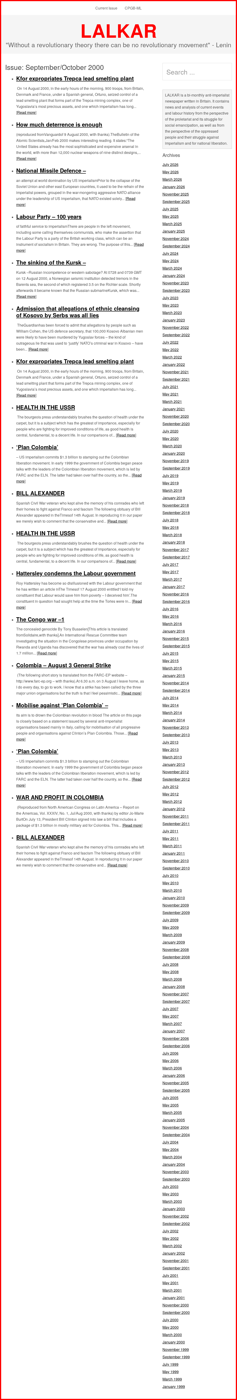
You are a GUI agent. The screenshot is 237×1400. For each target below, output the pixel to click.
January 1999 (173, 1386)
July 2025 (170, 209)
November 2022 (175, 327)
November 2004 (175, 1127)
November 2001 (175, 1260)
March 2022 (172, 357)
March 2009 (172, 934)
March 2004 (172, 1157)
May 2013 (170, 749)
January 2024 (173, 275)
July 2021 (170, 386)
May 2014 (170, 705)
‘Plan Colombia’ (37, 447)
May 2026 (170, 172)
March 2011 (172, 845)
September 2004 (176, 1134)
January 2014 (173, 720)
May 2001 (170, 1282)
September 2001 (176, 1268)
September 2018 (176, 512)
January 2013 (173, 764)
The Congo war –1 (40, 619)
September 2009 (176, 912)
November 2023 (175, 283)
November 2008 (175, 949)
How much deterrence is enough (59, 124)
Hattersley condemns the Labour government (76, 573)
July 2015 (170, 653)
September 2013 (176, 734)
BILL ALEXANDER (40, 493)
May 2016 (170, 616)
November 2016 (175, 594)
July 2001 (170, 1275)
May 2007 (170, 1016)
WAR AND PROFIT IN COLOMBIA (60, 797)
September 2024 (176, 246)
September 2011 (176, 823)
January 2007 (173, 1031)
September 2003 (176, 1179)
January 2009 (173, 942)
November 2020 (175, 416)
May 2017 (170, 571)
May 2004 (170, 1149)
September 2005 (176, 1090)
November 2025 (175, 194)
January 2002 (173, 1253)
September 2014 (176, 690)
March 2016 (172, 623)
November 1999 (175, 1349)
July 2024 (170, 253)
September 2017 (176, 557)
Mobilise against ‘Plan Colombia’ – (62, 705)
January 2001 (173, 1297)
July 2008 (170, 964)
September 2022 (176, 334)
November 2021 (175, 371)
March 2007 (172, 1023)
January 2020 (173, 453)
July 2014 (170, 697)
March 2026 (172, 179)
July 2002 (170, 1231)
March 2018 (172, 534)
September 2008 (176, 957)
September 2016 (176, 601)
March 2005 (172, 1112)
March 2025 (172, 223)
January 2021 (173, 409)
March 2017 (172, 579)
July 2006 (170, 1053)
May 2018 (170, 527)
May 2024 (170, 260)
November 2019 (175, 460)
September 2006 (176, 1045)
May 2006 (170, 1060)
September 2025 (176, 201)
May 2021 (170, 394)
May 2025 (170, 216)
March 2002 (172, 1245)
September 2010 (176, 868)
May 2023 (170, 305)
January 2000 (173, 1342)
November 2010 (175, 860)
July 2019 (170, 475)
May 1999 (170, 1371)
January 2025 (173, 231)
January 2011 (173, 853)
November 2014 (175, 683)
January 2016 (173, 631)
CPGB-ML (133, 8)
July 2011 (170, 831)
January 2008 (173, 986)
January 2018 (173, 542)
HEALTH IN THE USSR (45, 407)
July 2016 (170, 608)
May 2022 (170, 349)
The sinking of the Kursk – (51, 262)
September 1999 (176, 1356)
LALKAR (118, 30)
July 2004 (170, 1142)
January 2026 (173, 186)
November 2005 (175, 1082)
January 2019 (173, 497)
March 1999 (172, 1379)
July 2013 (170, 742)
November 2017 (175, 549)
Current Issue (106, 8)
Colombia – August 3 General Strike (63, 665)
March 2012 (172, 801)
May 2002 (170, 1238)
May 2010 (170, 883)
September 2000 (176, 1312)
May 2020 (170, 438)
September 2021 (176, 379)
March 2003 (172, 1201)
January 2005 (173, 1119)
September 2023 (176, 290)
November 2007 (175, 994)
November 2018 (175, 505)
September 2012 (176, 779)
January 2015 (173, 675)
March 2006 (172, 1068)
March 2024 (172, 268)
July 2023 (170, 297)
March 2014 (172, 712)
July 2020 (170, 431)
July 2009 (170, 920)
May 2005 (170, 1105)
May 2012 (170, 794)
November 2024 (175, 238)
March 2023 (172, 312)
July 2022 (170, 342)
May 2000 (170, 1327)
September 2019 (176, 468)
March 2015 (172, 668)
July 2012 (170, 786)
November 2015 (175, 638)
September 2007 (176, 1001)
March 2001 (172, 1290)
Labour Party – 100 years (48, 216)
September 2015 (176, 646)
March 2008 (172, 979)
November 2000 (175, 1305)
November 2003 (175, 1171)
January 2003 (173, 1208)
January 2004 (173, 1164)
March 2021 (172, 401)
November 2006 (175, 1038)
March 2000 (172, 1334)
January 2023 (173, 320)
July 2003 (170, 1186)
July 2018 (170, 520)
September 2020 (176, 423)
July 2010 (170, 875)
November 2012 (175, 771)
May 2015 (170, 660)
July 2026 (170, 164)
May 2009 (170, 927)
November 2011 (175, 816)
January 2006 (173, 1075)
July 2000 (170, 1319)
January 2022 (173, 364)
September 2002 (176, 1223)
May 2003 (170, 1194)
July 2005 (170, 1097)
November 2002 (175, 1216)
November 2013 (175, 727)
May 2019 (170, 483)
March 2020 (172, 446)
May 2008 (170, 971)
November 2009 (175, 905)
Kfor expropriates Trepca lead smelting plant (75, 78)
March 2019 (172, 490)
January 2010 (173, 897)
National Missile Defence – (51, 170)
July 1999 (170, 1364)
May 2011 (170, 838)
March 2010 (172, 890)
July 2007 (170, 1008)
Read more (26, 112)
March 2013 (172, 757)
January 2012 (173, 808)
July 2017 (170, 564)
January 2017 (173, 586)
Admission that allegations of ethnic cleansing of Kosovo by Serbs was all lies (78, 311)
